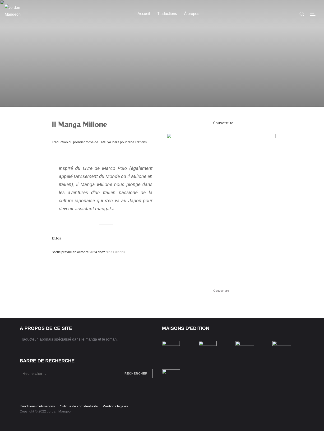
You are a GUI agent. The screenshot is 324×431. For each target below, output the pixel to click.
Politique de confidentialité (77, 406)
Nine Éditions (115, 252)
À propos (191, 14)
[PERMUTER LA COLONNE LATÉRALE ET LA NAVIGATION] (314, 14)
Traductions (167, 14)
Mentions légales (113, 406)
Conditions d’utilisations (38, 406)
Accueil (144, 14)
